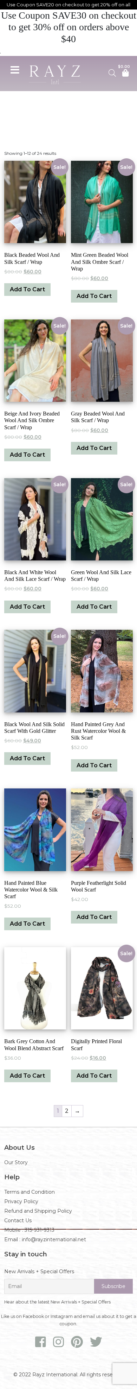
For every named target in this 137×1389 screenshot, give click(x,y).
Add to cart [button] (27, 289)
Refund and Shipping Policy (38, 1211)
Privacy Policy (21, 1201)
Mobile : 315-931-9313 (29, 1230)
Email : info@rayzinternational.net (45, 1239)
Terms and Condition (29, 1192)
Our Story (16, 1162)
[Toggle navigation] (14, 69)
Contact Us (18, 1220)
